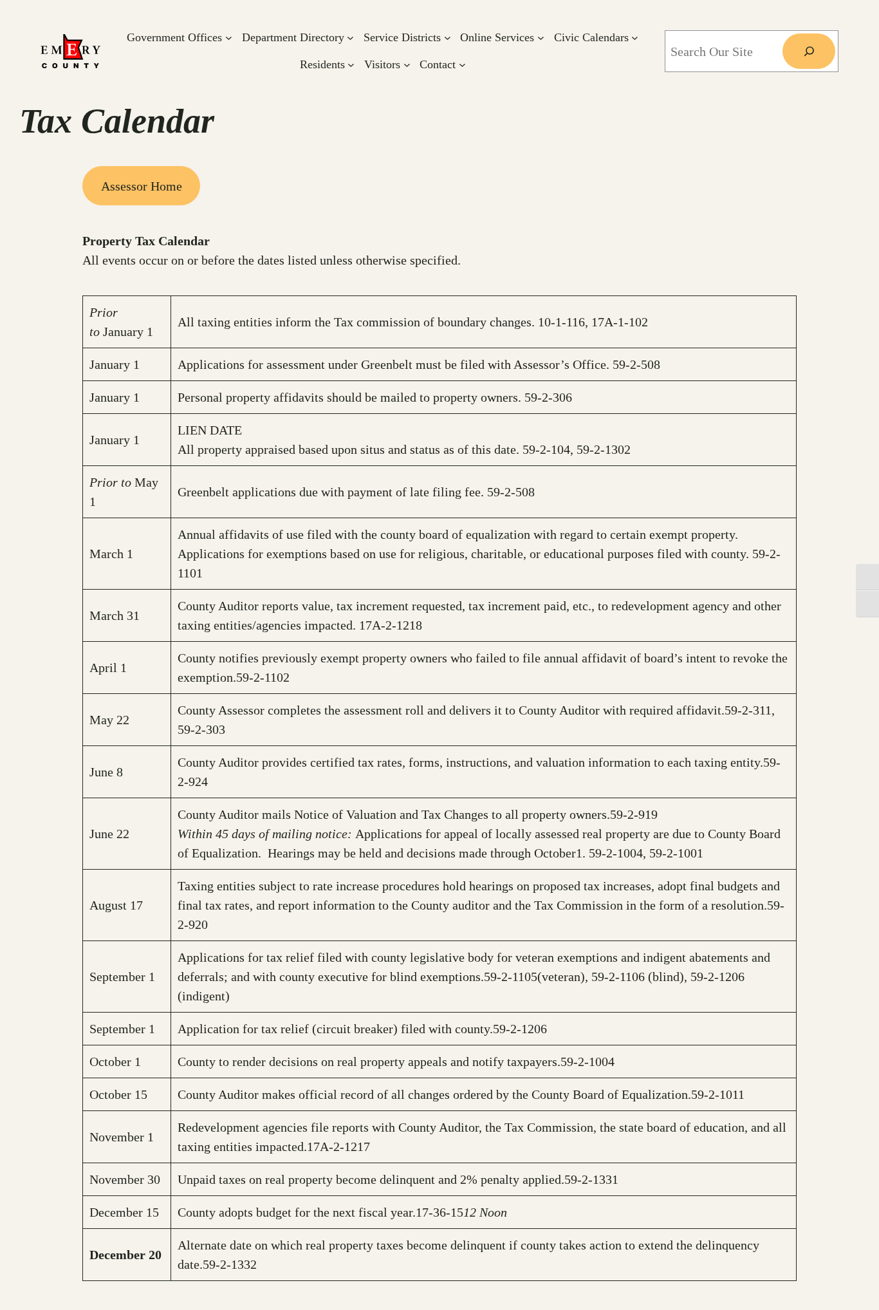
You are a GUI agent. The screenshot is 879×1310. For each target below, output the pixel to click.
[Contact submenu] (462, 64)
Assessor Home (141, 186)
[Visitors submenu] (407, 64)
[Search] (808, 51)
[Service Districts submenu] (447, 37)
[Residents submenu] (351, 64)
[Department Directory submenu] (350, 37)
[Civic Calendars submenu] (634, 37)
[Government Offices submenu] (228, 37)
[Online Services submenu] (540, 37)
